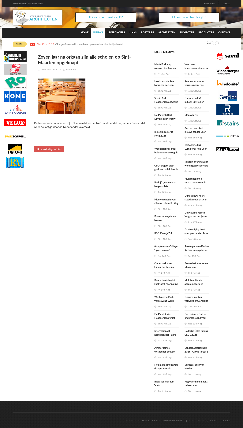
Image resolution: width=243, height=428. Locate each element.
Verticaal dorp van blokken (194, 367)
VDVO (212, 420)
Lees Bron (71, 69)
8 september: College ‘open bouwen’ (166, 248)
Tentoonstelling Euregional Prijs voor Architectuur (196, 149)
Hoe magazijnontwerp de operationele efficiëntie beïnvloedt (166, 369)
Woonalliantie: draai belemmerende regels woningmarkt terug (166, 153)
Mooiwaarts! (191, 115)
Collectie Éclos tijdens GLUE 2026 (196, 333)
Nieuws (98, 32)
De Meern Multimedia (173, 420)
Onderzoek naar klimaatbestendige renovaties (164, 267)
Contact (226, 4)
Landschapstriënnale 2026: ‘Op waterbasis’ (197, 350)
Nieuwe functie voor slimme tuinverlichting (166, 202)
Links (132, 32)
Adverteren (209, 4)
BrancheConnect (150, 420)
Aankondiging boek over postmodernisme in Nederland (196, 234)
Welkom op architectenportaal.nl (28, 4)
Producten (206, 32)
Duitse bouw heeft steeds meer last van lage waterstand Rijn (196, 200)
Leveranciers (116, 32)
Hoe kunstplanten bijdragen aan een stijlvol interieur (164, 85)
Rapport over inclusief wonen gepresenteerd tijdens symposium (196, 166)
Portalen (147, 32)
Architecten (166, 32)
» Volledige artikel (50, 149)
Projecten (187, 32)
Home (84, 32)
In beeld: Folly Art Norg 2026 (163, 134)
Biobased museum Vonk (164, 384)
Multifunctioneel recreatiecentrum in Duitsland (195, 183)
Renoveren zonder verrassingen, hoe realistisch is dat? (194, 85)
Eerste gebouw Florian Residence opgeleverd (197, 248)
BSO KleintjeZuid (163, 233)
